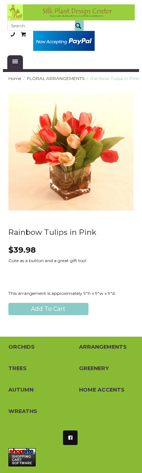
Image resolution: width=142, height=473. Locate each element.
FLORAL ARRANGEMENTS (55, 78)
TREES (17, 368)
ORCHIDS (21, 347)
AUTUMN (20, 389)
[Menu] (15, 62)
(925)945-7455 (12, 34)
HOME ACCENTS (102, 389)
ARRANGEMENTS (103, 347)
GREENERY (94, 368)
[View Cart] (23, 34)
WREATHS (22, 411)
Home (14, 78)
